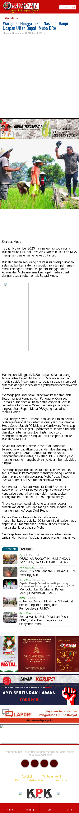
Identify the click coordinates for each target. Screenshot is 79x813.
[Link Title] (1, 7)
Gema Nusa (11, 18)
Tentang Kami (51, 776)
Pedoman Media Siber (29, 780)
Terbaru (10, 549)
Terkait (26, 549)
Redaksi (26, 776)
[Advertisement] (39, 76)
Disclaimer (60, 780)
